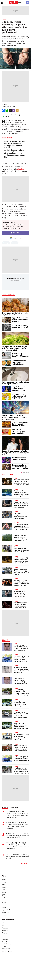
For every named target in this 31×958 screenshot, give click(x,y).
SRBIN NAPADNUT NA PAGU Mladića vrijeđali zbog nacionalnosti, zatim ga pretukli (15, 144)
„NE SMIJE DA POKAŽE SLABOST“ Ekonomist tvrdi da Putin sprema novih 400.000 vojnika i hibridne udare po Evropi (21, 748)
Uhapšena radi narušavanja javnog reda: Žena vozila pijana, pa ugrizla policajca (21, 493)
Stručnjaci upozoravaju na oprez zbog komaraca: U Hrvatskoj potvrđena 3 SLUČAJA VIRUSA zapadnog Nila (14, 153)
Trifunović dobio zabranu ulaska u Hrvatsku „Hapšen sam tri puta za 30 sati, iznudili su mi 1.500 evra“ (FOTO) (21, 527)
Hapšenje (6, 243)
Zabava (16, 523)
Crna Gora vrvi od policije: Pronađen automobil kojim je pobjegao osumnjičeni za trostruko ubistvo (21, 681)
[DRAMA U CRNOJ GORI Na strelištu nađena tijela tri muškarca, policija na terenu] (7, 759)
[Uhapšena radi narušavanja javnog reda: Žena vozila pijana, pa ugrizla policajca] (7, 493)
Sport (3, 895)
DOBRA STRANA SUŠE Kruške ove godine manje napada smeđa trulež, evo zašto (17, 856)
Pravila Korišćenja (7, 944)
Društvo (4, 887)
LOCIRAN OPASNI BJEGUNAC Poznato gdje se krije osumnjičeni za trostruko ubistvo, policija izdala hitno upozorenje (21, 647)
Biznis (3, 889)
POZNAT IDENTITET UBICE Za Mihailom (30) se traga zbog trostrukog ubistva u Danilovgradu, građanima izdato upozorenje (21, 714)
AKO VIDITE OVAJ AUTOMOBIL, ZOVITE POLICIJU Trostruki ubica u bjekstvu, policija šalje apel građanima (21, 692)
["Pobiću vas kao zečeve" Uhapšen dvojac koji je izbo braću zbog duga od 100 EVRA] (7, 571)
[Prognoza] (27, 2)
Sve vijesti (4, 879)
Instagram (6, 928)
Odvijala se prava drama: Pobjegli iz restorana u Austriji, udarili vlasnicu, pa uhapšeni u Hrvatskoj (21, 482)
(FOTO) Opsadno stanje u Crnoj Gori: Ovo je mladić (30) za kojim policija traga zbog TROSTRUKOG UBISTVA (21, 703)
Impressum (5, 939)
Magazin (4, 905)
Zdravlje (4, 897)
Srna (6, 104)
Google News (16, 238)
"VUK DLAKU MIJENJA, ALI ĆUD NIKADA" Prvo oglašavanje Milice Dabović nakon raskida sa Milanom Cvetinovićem (17, 846)
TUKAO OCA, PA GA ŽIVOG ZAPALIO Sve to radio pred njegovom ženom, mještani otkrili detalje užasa (17, 836)
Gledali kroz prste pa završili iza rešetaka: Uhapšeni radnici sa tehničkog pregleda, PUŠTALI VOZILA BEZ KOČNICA (20, 605)
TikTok (5, 933)
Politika (4, 882)
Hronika (4, 892)
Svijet (4, 19)
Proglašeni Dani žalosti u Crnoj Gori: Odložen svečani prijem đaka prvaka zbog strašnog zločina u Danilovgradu (21, 658)
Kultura (4, 907)
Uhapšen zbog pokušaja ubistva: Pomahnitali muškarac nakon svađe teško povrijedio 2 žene (21, 560)
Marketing (4, 941)
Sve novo (24, 863)
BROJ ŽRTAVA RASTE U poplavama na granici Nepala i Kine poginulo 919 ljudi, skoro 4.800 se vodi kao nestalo (21, 770)
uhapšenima (21, 169)
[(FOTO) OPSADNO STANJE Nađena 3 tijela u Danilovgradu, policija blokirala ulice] (7, 736)
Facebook (6, 923)
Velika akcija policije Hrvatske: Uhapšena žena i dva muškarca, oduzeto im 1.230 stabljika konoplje (20, 538)
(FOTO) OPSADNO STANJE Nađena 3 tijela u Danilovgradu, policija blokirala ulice (21, 737)
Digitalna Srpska (6, 910)
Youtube (5, 930)
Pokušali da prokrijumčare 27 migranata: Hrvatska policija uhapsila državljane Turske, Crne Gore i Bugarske (21, 515)
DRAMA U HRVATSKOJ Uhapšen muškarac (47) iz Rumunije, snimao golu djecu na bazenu (21, 504)
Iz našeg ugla (5, 912)
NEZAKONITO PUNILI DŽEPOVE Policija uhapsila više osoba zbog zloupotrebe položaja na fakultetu (20, 594)
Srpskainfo (16, 233)
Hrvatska (15, 243)
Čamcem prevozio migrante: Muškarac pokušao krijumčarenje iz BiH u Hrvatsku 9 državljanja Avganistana (21, 549)
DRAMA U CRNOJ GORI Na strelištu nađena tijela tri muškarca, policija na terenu (21, 759)
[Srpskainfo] (15, 2)
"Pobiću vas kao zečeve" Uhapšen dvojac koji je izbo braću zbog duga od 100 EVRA (21, 571)
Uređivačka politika (7, 948)
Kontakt (4, 946)
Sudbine (4, 902)
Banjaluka (4, 915)
